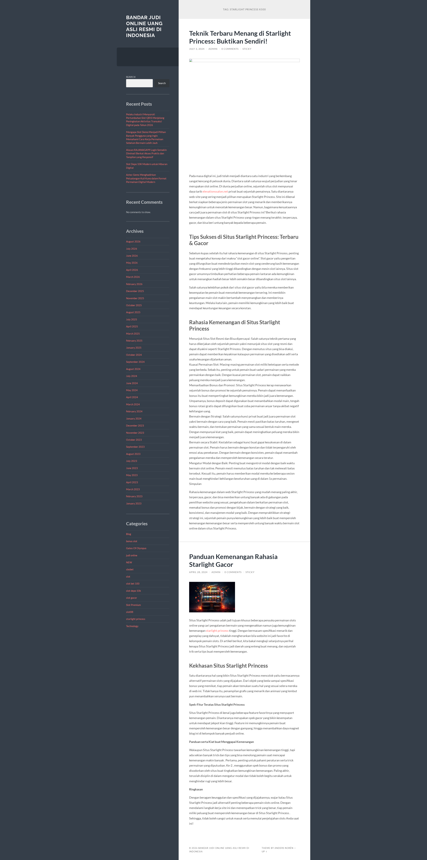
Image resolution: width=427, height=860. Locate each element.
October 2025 (134, 305)
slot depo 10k (133, 590)
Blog (128, 533)
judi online (131, 555)
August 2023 (133, 453)
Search (131, 77)
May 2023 (132, 475)
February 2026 (134, 283)
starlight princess (135, 618)
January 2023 (133, 503)
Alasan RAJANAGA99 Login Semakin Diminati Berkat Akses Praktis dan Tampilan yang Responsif (146, 153)
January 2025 (133, 347)
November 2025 (135, 298)
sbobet (130, 569)
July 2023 (131, 460)
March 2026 (133, 276)
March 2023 (133, 489)
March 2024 (133, 404)
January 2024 (133, 418)
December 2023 (135, 425)
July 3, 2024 (196, 49)
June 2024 (132, 383)
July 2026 (131, 248)
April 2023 (132, 482)
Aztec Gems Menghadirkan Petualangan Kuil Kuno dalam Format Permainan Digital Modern (146, 178)
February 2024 (134, 411)
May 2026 (132, 262)
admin (213, 49)
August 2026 (133, 241)
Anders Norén (284, 848)
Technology (132, 626)
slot (128, 576)
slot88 (129, 611)
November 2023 (135, 432)
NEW (129, 562)
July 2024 (131, 375)
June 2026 (132, 255)
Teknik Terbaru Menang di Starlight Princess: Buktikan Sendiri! (240, 37)
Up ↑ (264, 851)
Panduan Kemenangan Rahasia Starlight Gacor (233, 560)
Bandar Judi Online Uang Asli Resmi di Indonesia (144, 26)
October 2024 (134, 354)
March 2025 (133, 333)
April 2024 (132, 397)
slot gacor (131, 597)
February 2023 (134, 496)
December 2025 (135, 291)
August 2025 (133, 312)
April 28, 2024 (198, 572)
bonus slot (131, 541)
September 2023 (135, 446)
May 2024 (132, 390)
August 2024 (133, 368)
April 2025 (132, 326)
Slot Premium (133, 604)
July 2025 (131, 319)
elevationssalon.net (215, 191)
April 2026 (132, 269)
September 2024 (135, 361)
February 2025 (134, 340)
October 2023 (134, 439)
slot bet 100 (132, 583)
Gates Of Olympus (136, 548)
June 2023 (132, 468)
